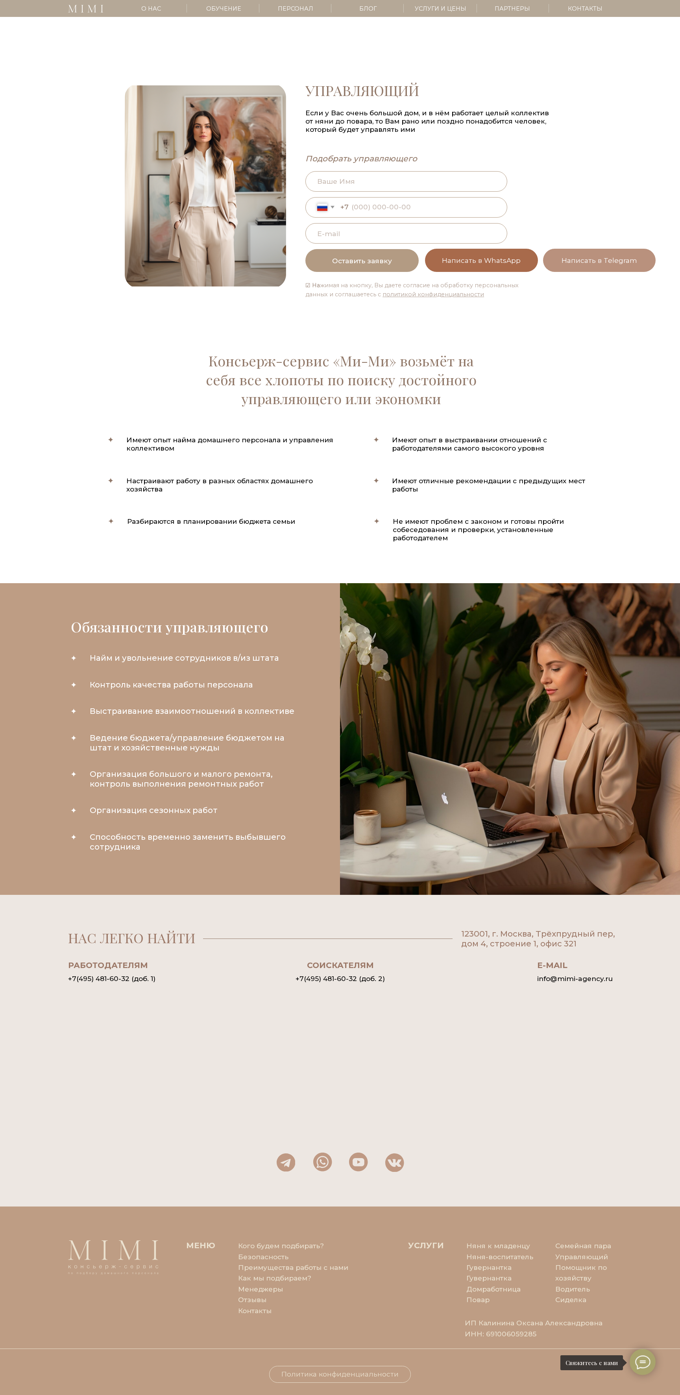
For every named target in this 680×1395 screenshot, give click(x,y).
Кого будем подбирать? (281, 1246)
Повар (478, 1299)
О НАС (151, 8)
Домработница (493, 1289)
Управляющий (581, 1257)
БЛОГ (368, 8)
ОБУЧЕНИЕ (223, 8)
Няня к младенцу (498, 1246)
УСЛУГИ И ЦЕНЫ (440, 8)
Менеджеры (260, 1289)
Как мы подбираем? (274, 1278)
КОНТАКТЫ (585, 8)
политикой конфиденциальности (433, 294)
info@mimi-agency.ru (575, 978)
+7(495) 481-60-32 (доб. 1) (111, 978)
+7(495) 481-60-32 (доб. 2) (340, 978)
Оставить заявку (362, 261)
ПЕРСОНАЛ (295, 8)
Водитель (572, 1289)
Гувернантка (489, 1278)
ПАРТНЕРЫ (512, 8)
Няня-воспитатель (499, 1257)
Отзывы (252, 1299)
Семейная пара (583, 1246)
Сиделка (570, 1299)
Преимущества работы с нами (293, 1267)
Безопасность (263, 1257)
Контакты (255, 1310)
